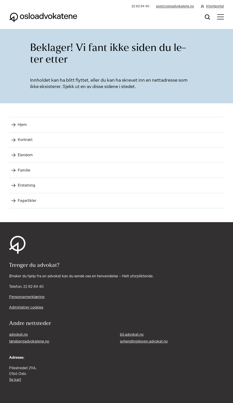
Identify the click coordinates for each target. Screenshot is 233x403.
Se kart (15, 379)
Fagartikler (27, 200)
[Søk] (207, 16)
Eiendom (25, 155)
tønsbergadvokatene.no (29, 341)
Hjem (22, 124)
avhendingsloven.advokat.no (144, 341)
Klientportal (215, 6)
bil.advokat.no (132, 334)
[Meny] (220, 16)
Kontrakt (25, 140)
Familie (24, 170)
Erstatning (26, 185)
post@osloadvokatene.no (175, 6)
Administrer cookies (26, 307)
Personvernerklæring (27, 297)
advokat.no (18, 334)
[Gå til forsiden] (43, 17)
